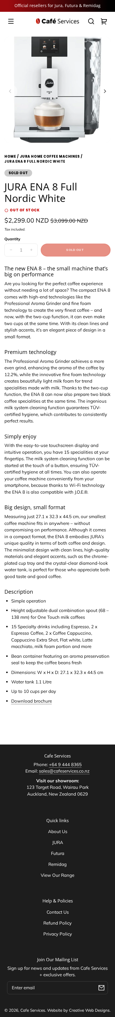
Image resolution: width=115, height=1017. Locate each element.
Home (10, 157)
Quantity (12, 238)
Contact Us (58, 912)
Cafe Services (32, 1010)
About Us (57, 831)
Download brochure (31, 701)
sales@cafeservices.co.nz (64, 771)
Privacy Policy (57, 934)
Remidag (57, 864)
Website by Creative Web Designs (78, 1010)
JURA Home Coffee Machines (50, 156)
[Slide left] (10, 91)
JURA (57, 842)
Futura (57, 853)
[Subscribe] (101, 987)
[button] (91, 21)
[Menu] (10, 21)
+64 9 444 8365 (65, 764)
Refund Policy (57, 923)
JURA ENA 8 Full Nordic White (34, 162)
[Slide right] (104, 91)
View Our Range (57, 875)
